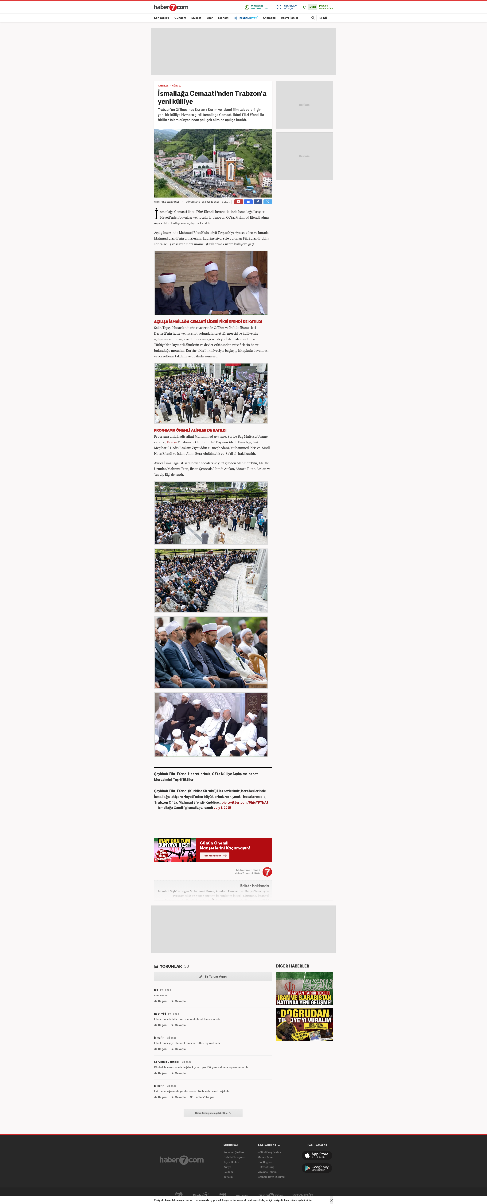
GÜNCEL (176, 86)
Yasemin (302, 1196)
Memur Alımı (265, 1157)
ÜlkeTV (242, 1196)
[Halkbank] (246, 17)
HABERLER (163, 86)
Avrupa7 (222, 1196)
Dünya (172, 442)
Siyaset (196, 18)
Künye (227, 1167)
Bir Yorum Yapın (215, 976)
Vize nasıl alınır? (267, 1172)
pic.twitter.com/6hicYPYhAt (245, 802)
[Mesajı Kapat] (331, 1200)
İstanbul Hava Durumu (271, 1177)
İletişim (228, 1177)
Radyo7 (201, 1196)
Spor (210, 18)
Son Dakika (161, 18)
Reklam (228, 1172)
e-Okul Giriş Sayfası (270, 1152)
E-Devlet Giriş (266, 1167)
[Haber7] (171, 7)
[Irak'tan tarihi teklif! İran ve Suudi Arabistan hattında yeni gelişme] (304, 988)
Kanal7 (179, 1196)
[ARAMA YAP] (312, 17)
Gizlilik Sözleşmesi (235, 1157)
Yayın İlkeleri (231, 1162)
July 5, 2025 (222, 807)
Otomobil (269, 18)
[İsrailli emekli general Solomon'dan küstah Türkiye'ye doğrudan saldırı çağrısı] (304, 1024)
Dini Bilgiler (265, 1162)
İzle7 (270, 1196)
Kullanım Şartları (234, 1152)
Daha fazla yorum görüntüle (211, 1113)
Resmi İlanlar (289, 18)
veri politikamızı (283, 1200)
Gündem (180, 18)
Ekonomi (223, 18)
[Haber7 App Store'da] (317, 1155)
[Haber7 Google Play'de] (317, 1168)
